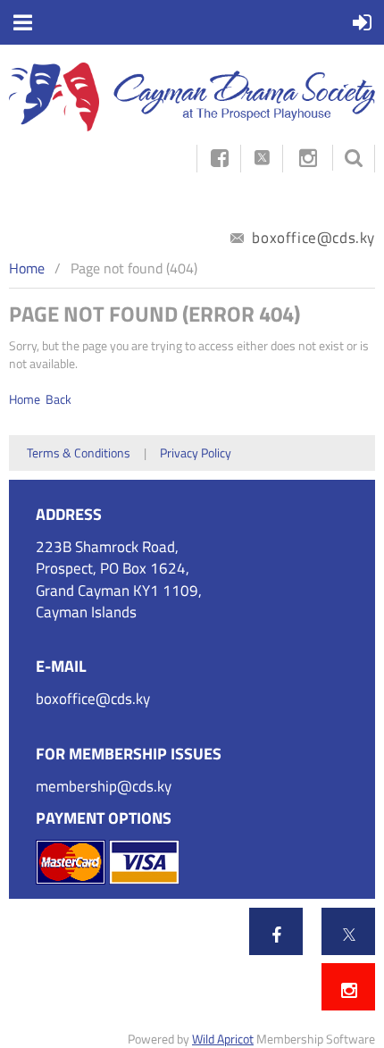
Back (58, 399)
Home (27, 268)
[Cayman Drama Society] (192, 126)
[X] (349, 934)
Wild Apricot (223, 1038)
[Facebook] (276, 934)
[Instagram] (308, 158)
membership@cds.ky (103, 786)
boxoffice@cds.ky (311, 237)
